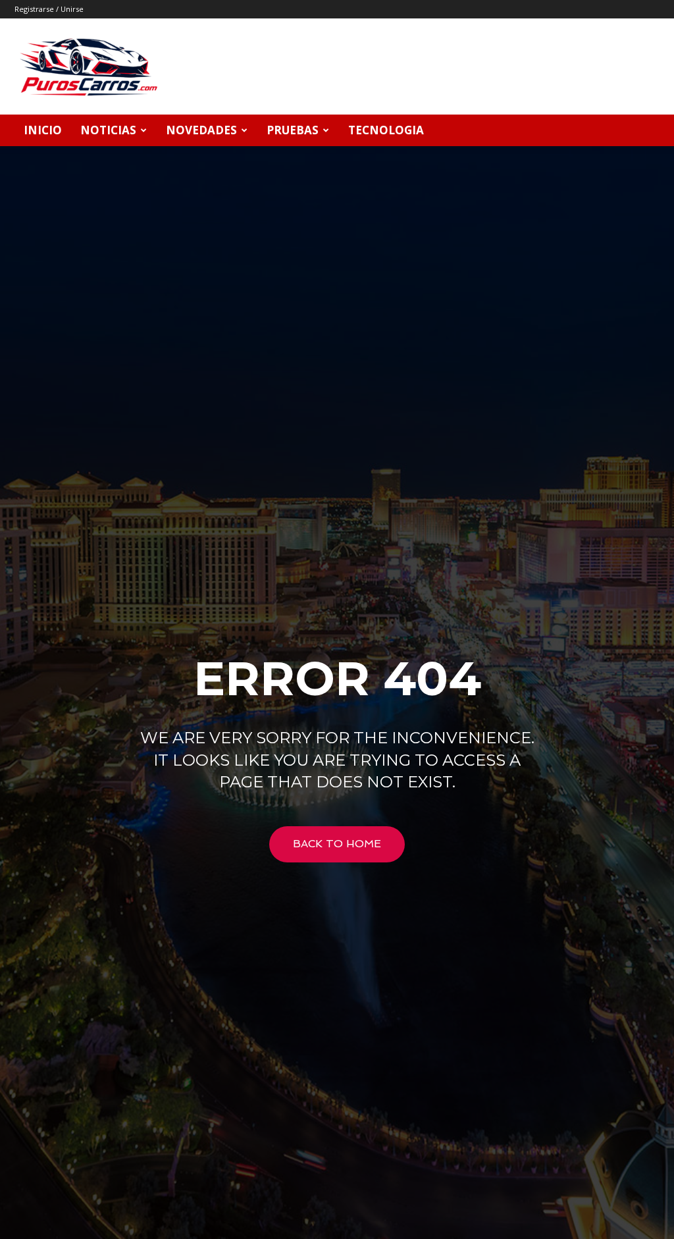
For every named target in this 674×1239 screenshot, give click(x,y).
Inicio (43, 130)
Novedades (201, 130)
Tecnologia (386, 130)
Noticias (108, 130)
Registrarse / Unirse (49, 9)
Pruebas (293, 130)
